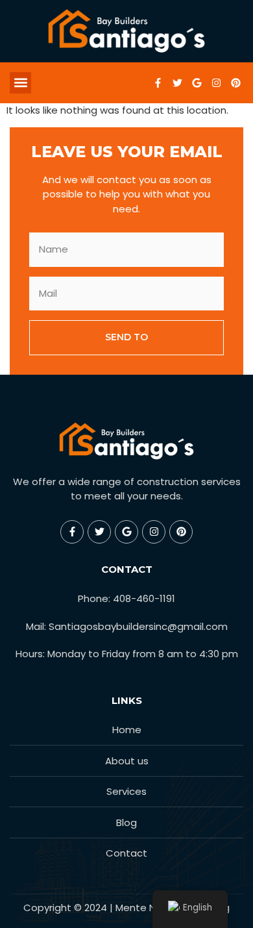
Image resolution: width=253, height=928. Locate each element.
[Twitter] (177, 82)
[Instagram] (216, 82)
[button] (20, 83)
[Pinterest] (235, 82)
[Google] (196, 82)
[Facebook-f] (157, 82)
